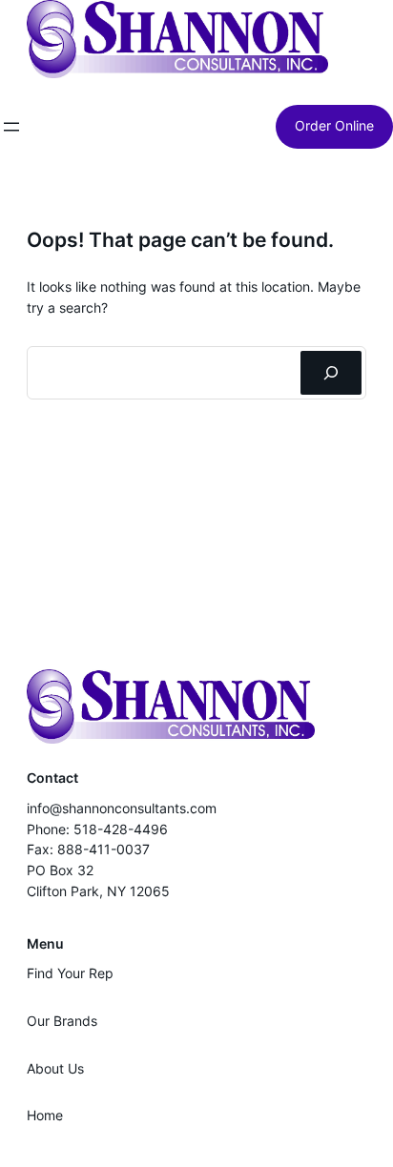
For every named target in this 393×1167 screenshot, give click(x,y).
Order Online (334, 125)
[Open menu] (11, 126)
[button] (177, 39)
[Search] (331, 373)
